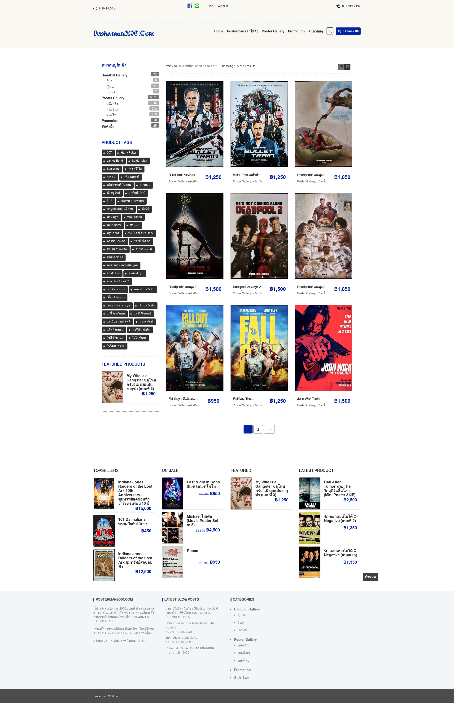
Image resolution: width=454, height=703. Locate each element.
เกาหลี (111, 92)
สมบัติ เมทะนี (144, 249)
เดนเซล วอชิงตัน (144, 289)
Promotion (296, 31)
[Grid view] (341, 67)
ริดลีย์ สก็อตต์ (142, 241)
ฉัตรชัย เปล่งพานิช (132, 201)
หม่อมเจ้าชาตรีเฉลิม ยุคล (122, 265)
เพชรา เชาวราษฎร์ (118, 305)
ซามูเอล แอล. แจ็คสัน (120, 209)
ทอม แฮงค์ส (134, 217)
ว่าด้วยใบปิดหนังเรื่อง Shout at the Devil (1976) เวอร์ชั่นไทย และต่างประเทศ (192, 610)
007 (109, 152)
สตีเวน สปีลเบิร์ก (117, 249)
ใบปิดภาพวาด (116, 346)
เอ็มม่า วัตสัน (147, 305)
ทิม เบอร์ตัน (114, 225)
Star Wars (113, 169)
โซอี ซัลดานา (115, 337)
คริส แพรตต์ (131, 177)
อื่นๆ (109, 80)
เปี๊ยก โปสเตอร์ (116, 297)
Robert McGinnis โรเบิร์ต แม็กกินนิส (190, 648)
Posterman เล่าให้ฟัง (242, 31)
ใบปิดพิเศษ (139, 337)
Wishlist (223, 6)
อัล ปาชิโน (113, 273)
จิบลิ (109, 201)
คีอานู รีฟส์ (113, 193)
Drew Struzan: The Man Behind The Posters (190, 625)
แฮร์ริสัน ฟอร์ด (141, 329)
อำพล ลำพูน (136, 273)
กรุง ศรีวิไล (135, 169)
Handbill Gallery (114, 75)
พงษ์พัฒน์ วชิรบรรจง (140, 233)
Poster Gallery (273, 31)
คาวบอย (145, 185)
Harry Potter (128, 152)
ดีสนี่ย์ (145, 209)
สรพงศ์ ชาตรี (115, 257)
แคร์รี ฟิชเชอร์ (142, 313)
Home (218, 31)
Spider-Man (139, 160)
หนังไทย (112, 114)
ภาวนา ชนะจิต (116, 241)
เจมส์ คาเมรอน (116, 289)
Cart (210, 6)
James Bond (115, 160)
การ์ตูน (111, 177)
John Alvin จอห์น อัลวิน (181, 637)
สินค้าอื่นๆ (315, 31)
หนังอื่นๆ (112, 109)
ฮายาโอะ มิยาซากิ (118, 281)
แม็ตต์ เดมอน (115, 329)
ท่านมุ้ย (134, 225)
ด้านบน (370, 577)
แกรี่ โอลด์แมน (116, 313)
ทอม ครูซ (112, 217)
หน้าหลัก (171, 66)
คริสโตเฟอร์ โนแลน (119, 185)
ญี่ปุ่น (110, 86)
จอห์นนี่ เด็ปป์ (137, 193)
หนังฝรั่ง (193, 181)
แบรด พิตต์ (146, 321)
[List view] (347, 67)
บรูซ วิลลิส (113, 233)
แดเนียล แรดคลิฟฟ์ (119, 321)
